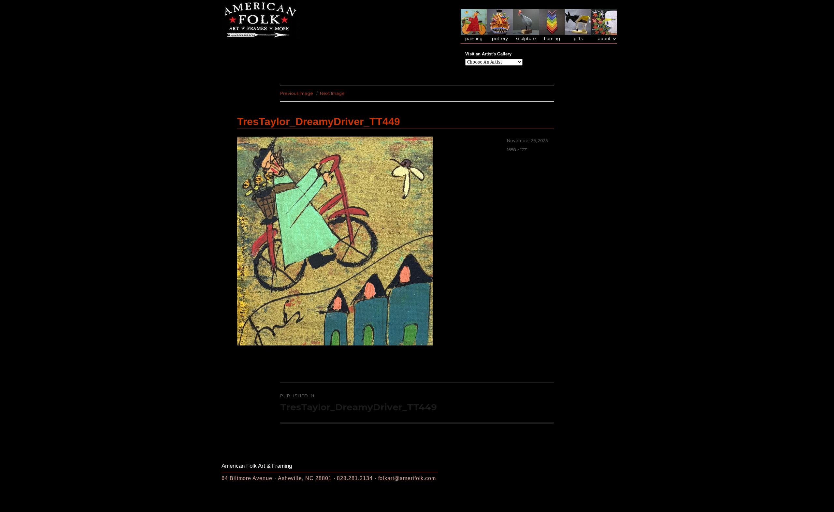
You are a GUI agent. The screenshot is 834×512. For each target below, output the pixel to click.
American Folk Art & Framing (257, 466)
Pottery (500, 38)
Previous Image (296, 93)
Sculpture (526, 38)
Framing (552, 38)
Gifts (578, 38)
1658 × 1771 (517, 149)
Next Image (332, 93)
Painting (473, 38)
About (604, 38)
